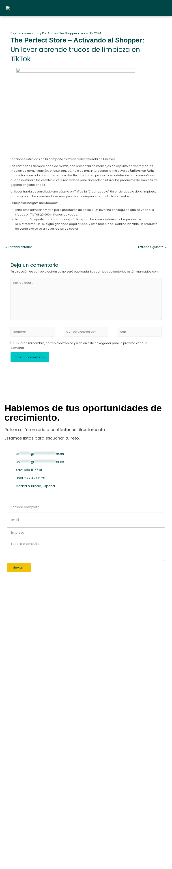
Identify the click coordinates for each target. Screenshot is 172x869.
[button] (166, 8)
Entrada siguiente (152, 247)
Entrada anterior (18, 247)
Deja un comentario (25, 33)
